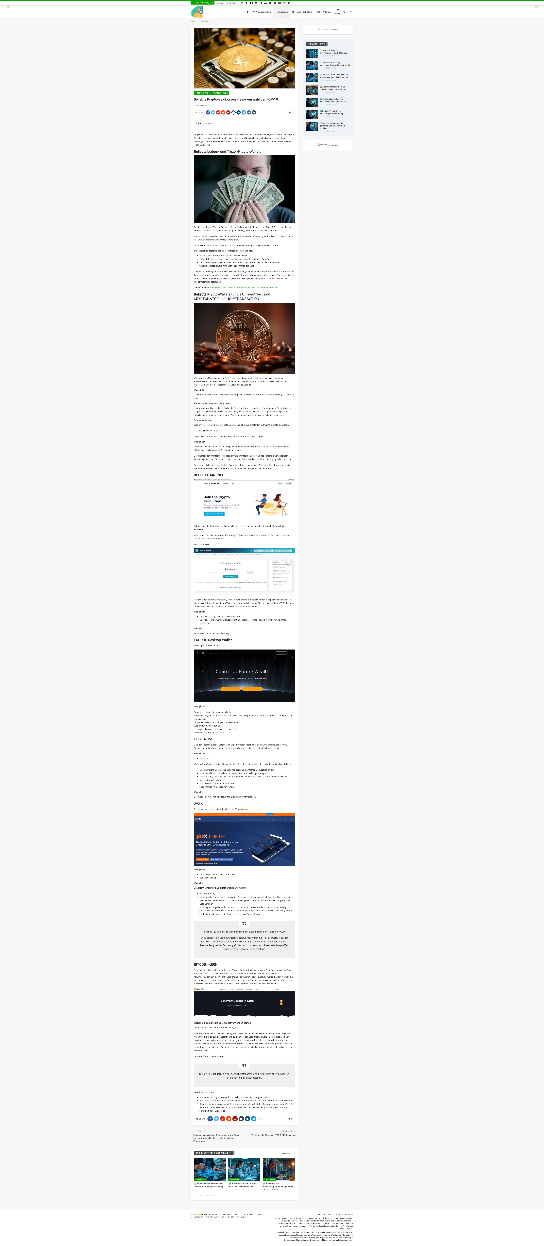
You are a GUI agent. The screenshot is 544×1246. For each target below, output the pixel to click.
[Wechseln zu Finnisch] (247, 2)
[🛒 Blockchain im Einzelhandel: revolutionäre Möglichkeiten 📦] (210, 1169)
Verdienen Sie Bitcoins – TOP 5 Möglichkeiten (273, 1135)
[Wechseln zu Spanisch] (275, 2)
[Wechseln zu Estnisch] (242, 2)
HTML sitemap (233, 3)
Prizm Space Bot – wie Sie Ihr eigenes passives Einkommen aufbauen (243, 287)
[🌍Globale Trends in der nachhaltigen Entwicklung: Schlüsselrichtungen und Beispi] (312, 114)
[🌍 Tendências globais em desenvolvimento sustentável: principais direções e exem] (312, 102)
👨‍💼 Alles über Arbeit (262, 12)
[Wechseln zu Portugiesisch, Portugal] (270, 2)
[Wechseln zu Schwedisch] (279, 2)
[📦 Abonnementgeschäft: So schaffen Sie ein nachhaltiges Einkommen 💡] (312, 90)
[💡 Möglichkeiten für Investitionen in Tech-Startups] (312, 53)
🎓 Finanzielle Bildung (302, 12)
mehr (337, 13)
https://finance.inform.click (313, 1218)
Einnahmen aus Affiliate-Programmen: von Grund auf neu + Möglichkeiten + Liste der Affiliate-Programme (216, 1138)
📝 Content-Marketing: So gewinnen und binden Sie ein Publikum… (332, 125)
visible (207, 123)
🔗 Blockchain (281, 12)
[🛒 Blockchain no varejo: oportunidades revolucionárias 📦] (312, 65)
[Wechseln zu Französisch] (251, 2)
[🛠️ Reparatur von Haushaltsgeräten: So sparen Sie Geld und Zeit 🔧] (279, 1169)
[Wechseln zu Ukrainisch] (284, 2)
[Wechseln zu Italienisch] (261, 2)
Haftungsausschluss (292, 1240)
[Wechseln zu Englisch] (289, 2)
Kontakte (220, 3)
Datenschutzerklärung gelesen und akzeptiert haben (331, 1240)
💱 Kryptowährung (219, 93)
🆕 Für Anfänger (323, 12)
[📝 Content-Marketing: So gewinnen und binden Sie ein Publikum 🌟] (312, 126)
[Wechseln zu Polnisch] (265, 2)
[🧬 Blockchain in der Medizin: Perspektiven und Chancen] (244, 1169)
